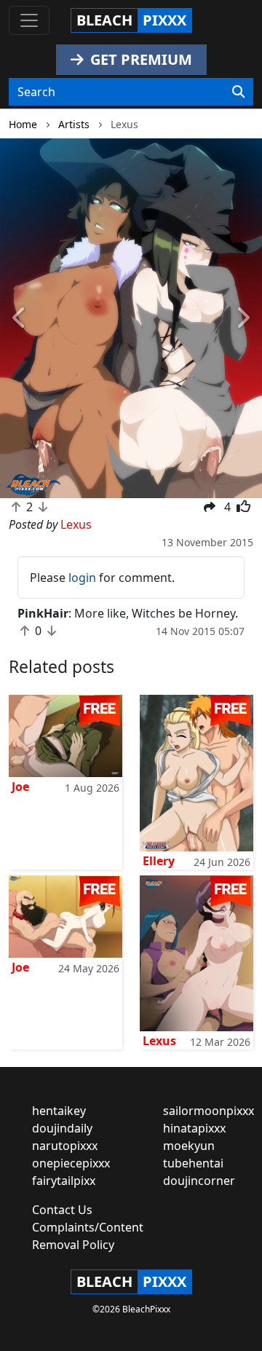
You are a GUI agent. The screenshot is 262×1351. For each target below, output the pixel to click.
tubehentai (193, 1163)
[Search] (238, 92)
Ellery (159, 861)
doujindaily (62, 1128)
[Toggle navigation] (29, 20)
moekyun (189, 1146)
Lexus (159, 1041)
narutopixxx (65, 1146)
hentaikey (59, 1111)
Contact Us (62, 1210)
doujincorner (199, 1181)
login (82, 578)
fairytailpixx (63, 1181)
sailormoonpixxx (208, 1111)
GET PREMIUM (139, 59)
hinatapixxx (194, 1128)
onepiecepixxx (71, 1163)
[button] (19, 318)
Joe (20, 787)
